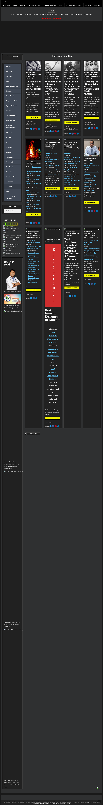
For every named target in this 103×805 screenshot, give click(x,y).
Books (15, 5)
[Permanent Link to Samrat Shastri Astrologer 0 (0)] (34, 149)
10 (59, 229)
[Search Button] (100, 2)
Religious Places (11, 177)
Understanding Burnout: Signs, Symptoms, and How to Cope (52, 75)
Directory (19, 14)
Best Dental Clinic (70, 185)
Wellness (74, 129)
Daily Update (10, 96)
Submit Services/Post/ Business (54, 5)
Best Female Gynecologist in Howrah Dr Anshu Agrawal (91, 234)
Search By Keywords (76, 14)
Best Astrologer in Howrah (74, 5)
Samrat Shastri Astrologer (33, 163)
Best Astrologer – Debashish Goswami (71, 233)
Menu (5, 2)
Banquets (9, 76)
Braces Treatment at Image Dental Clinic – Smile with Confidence (12, 624)
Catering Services (12, 86)
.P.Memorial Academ (52, 170)
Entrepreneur (10, 120)
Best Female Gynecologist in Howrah (91, 242)
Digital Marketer (11, 106)
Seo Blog (30, 121)
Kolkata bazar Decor (52, 240)
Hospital (9, 132)
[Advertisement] (51, 36)
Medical (8, 152)
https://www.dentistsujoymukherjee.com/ (72, 158)
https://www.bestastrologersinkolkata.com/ (33, 248)
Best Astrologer (32, 282)
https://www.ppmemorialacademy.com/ (52, 160)
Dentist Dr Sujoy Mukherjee (72, 162)
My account (28, 14)
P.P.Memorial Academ (52, 166)
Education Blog (11, 115)
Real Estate (10, 167)
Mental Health (30, 125)
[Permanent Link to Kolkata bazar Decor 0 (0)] (53, 232)
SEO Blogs (97, 5)
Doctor (8, 111)
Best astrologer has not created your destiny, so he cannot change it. (33, 234)
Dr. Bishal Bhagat (90, 159)
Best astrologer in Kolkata (33, 241)
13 (40, 139)
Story (61, 14)
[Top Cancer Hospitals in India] (12, 279)
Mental (34, 123)
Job (56, 14)
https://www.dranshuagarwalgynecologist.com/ (92, 250)
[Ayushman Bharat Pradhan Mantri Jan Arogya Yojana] (12, 299)
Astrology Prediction (46, 14)
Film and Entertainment (10, 126)
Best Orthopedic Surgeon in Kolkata (91, 166)
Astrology (9, 71)
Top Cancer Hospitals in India (12, 291)
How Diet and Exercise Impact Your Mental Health (33, 75)
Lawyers (9, 147)
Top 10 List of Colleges (35, 5)
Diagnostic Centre (12, 101)
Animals (8, 66)
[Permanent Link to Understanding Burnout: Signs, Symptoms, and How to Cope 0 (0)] (53, 66)
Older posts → (34, 434)
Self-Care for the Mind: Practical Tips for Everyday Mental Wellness (71, 75)
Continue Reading (34, 117)
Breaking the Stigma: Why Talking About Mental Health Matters (91, 75)
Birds (7, 81)
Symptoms (48, 127)
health (29, 123)
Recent (36, 14)
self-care (67, 129)
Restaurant (9, 182)
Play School (10, 157)
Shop (66, 14)
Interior (8, 137)
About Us (88, 5)
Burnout (49, 126)
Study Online (88, 14)
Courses (22, 5)
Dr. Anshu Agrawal (90, 254)
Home (12, 14)
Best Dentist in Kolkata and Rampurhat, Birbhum (72, 180)
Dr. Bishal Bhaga (89, 181)
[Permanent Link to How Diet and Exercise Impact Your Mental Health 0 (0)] (34, 66)
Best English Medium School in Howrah (52, 153)
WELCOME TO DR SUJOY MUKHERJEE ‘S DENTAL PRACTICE (72, 145)
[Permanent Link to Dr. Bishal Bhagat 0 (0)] (92, 147)
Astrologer (6, 5)
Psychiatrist (10, 162)
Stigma (92, 124)
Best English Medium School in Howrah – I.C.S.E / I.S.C (52, 145)
